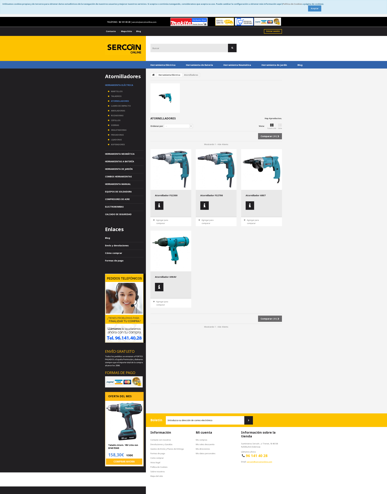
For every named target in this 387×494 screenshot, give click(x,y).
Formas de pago (114, 260)
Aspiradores (118, 144)
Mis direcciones (203, 449)
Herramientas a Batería (119, 161)
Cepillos (115, 120)
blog (138, 31)
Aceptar (315, 8)
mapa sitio (126, 31)
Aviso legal (155, 462)
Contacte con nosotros (160, 439)
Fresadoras (117, 134)
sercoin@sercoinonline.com (259, 461)
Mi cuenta (204, 432)
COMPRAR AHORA (124, 461)
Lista (280, 128)
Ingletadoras (119, 130)
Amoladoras (118, 110)
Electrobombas (114, 206)
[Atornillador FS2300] (170, 169)
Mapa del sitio (156, 476)
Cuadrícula (271, 128)
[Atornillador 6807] (261, 169)
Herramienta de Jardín (274, 64)
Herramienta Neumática (237, 64)
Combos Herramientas (118, 176)
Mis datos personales (205, 453)
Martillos (117, 91)
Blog (300, 64)
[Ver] (159, 205)
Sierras (115, 125)
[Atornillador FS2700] (216, 169)
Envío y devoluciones (117, 245)
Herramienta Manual (118, 184)
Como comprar (157, 458)
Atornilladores (120, 101)
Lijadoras (116, 139)
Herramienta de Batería (199, 64)
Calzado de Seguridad (118, 214)
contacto (111, 31)
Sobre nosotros (157, 471)
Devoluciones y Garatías (161, 444)
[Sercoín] (124, 48)
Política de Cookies (292, 4)
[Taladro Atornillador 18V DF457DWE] (124, 421)
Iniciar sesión (273, 31)
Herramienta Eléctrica (162, 64)
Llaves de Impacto (121, 105)
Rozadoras (117, 115)
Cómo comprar (113, 252)
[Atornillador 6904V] (170, 251)
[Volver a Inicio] (153, 75)
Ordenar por (156, 126)
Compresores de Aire (117, 199)
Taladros (116, 96)
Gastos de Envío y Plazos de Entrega (167, 449)
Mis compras (201, 439)
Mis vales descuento (205, 444)
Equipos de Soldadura (118, 191)
